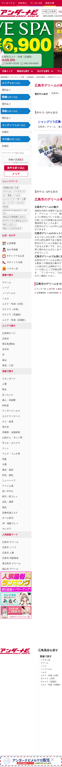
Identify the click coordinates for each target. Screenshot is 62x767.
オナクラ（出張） (11, 309)
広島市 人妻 (8, 552)
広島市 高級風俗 (10, 558)
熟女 (10, 195)
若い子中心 (7, 491)
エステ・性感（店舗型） (14, 320)
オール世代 (7, 518)
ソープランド (19, 191)
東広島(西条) (8, 344)
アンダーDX (36, 3)
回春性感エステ (10, 512)
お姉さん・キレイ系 (12, 437)
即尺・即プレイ (10, 496)
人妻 (24, 199)
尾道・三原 (7, 365)
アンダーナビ (8, 3)
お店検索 (11, 243)
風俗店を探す (23, 71)
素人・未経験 (9, 400)
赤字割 (52, 289)
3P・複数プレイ (10, 523)
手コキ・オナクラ (11, 443)
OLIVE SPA (8, 60)
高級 (4, 459)
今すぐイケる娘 (14, 262)
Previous (7, 47)
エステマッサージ (11, 416)
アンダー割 (41, 289)
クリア (16, 173)
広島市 (5, 338)
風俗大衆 (49, 3)
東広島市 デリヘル (11, 563)
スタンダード (9, 378)
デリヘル (7, 191)
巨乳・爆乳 (7, 475)
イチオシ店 (12, 268)
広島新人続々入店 (10, 188)
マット (5, 448)
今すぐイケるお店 (15, 255)
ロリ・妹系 (7, 421)
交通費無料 (41, 293)
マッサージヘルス (11, 410)
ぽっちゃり (7, 394)
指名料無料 (54, 293)
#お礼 (5, 207)
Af (18, 199)
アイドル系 (7, 486)
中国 (45, 11)
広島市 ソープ (9, 547)
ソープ (11, 203)
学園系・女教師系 (11, 432)
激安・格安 (7, 469)
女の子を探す (43, 71)
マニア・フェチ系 (11, 453)
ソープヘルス (9, 293)
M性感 (5, 405)
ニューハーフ (9, 199)
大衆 (4, 464)
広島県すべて (9, 333)
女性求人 (22, 3)
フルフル (20, 203)
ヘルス (17, 195)
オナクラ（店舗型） (12, 314)
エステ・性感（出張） (13, 304)
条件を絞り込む (16, 167)
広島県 (52, 11)
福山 (4, 360)
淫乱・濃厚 (7, 502)
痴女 (4, 507)
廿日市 (5, 349)
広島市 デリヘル (10, 542)
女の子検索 (12, 249)
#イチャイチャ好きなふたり (15, 221)
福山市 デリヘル (10, 569)
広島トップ (7, 71)
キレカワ (6, 528)
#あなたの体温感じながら (14, 217)
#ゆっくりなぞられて (12, 228)
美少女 (5, 427)
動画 (60, 289)
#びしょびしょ (9, 224)
